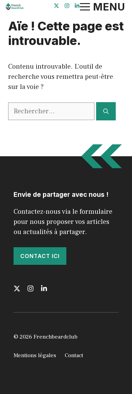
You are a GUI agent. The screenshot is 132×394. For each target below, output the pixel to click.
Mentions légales (35, 355)
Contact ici (40, 256)
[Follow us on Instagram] (67, 6)
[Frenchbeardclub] (14, 7)
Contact (74, 355)
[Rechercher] (106, 111)
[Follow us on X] (56, 6)
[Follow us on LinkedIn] (77, 6)
